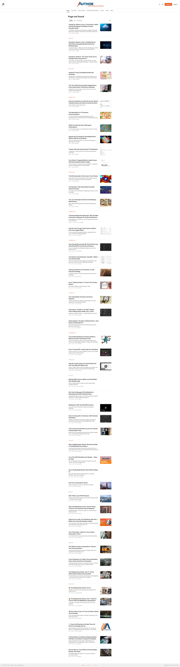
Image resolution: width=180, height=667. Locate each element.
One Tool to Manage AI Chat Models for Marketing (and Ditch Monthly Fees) (81, 393)
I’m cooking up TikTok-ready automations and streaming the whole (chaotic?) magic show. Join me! (83, 523)
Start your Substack (87, 665)
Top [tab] (74, 20)
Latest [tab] (70, 20)
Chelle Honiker (75, 33)
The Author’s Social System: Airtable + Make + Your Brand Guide (83, 258)
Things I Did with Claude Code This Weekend (83, 149)
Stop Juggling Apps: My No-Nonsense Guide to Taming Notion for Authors (83, 445)
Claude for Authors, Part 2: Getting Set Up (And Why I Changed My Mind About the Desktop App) (82, 44)
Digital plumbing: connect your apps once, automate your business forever (83, 511)
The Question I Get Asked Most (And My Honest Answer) (81, 188)
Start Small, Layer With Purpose (79, 496)
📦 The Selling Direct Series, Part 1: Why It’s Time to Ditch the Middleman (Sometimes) (82, 599)
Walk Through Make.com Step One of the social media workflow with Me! (82, 383)
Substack (165, 665)
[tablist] (76, 20)
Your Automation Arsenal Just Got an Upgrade (81, 298)
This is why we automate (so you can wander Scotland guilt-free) (83, 429)
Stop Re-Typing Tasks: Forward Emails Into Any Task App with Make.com (82, 364)
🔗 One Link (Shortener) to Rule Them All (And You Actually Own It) (82, 625)
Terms (15, 665)
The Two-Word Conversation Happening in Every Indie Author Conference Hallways (82, 86)
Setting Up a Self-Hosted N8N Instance (81, 405)
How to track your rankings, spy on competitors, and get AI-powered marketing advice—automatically (83, 164)
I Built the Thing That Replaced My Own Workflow (81, 73)
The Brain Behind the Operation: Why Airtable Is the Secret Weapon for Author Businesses (83, 216)
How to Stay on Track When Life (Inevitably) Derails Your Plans (83, 650)
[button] (68, 10)
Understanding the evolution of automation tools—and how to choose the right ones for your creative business (83, 563)
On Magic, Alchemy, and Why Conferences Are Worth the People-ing (82, 274)
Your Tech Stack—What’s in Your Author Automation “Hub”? (82, 533)
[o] (105, 352)
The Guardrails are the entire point (77, 105)
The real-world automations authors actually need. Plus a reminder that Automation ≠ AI (82, 551)
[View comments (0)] (79, 53)
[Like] (69, 372)
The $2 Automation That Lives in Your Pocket (83, 176)
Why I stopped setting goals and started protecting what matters (82, 204)
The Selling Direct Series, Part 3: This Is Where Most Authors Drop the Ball (81, 573)
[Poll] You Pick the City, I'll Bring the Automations (80, 126)
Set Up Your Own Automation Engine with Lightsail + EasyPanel (81, 407)
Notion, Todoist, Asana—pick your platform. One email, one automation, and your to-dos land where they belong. (83, 368)
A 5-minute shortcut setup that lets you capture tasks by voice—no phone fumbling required (82, 232)
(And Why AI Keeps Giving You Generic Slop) (79, 286)
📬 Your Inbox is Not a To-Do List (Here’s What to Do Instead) (83, 612)
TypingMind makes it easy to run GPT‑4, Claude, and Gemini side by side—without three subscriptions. (83, 396)
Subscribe (168, 4)
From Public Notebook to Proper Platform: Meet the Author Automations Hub (82, 337)
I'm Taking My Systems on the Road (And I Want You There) (83, 129)
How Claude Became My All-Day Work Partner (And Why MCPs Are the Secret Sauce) (83, 245)
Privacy (12, 665)
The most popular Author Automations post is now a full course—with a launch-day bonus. (82, 461)
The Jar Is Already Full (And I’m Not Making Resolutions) (82, 200)
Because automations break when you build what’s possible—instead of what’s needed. (83, 498)
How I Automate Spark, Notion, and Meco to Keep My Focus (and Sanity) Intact (83, 616)
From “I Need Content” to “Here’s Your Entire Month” (83, 283)
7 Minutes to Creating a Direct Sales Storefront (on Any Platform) (82, 603)
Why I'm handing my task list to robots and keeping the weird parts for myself (82, 141)
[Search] (159, 4)
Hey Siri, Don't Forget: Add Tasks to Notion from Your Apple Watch (82, 229)
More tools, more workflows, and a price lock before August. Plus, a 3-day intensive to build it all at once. (83, 433)
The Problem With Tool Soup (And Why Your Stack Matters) (83, 536)
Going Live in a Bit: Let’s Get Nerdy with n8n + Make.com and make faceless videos (83, 520)
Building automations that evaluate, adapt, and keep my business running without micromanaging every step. (82, 420)
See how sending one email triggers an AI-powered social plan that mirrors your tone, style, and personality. (82, 261)
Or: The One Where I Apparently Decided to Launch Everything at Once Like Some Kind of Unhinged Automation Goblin (83, 117)
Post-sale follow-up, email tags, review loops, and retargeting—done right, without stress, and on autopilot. (83, 576)
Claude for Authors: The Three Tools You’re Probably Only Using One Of (83, 57)
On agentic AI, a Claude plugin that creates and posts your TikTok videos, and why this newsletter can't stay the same (83, 77)
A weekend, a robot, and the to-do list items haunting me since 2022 (82, 152)
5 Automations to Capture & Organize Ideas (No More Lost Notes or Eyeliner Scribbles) (83, 638)
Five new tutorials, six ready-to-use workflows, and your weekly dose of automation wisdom (82, 301)
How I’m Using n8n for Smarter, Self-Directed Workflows (83, 417)
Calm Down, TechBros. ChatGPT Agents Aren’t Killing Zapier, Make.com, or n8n (81, 310)
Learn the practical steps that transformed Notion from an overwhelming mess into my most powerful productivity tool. (83, 449)
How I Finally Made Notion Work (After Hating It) (83, 471)
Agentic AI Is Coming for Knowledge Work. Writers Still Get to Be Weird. (82, 137)
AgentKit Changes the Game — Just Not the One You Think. (83, 313)
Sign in (175, 4)
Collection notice (20, 665)
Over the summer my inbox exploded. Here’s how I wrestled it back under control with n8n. (83, 352)
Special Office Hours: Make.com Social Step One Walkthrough (83, 380)
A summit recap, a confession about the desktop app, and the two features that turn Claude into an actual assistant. (83, 48)
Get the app (95, 665)
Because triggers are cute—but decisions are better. (81, 484)
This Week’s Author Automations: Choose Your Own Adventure (82, 547)
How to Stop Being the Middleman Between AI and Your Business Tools (82, 248)
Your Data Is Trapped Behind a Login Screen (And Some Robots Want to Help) (83, 161)
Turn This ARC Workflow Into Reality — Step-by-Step (83, 458)
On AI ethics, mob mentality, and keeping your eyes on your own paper (83, 191)
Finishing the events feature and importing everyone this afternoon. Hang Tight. (82, 325)
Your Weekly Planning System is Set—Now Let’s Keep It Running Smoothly (82, 654)
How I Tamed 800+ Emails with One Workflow (83, 349)
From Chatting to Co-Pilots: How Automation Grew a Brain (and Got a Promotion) (83, 560)
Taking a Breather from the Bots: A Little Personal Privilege (81, 270)
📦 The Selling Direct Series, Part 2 (80, 588)
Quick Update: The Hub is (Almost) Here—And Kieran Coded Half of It (83, 322)
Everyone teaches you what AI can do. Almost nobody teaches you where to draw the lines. (83, 102)
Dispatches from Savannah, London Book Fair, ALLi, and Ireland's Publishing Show (82, 89)
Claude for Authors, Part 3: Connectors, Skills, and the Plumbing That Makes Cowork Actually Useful (83, 26)
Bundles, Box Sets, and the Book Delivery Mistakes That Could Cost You (82, 590)
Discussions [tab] (79, 20)
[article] (90, 29)
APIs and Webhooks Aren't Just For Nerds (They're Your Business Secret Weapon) (82, 507)
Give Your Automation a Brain (78, 483)
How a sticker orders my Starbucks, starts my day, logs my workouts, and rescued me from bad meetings (83, 178)
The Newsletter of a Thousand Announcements (78, 113)
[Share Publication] (162, 4)
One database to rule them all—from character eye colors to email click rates (83, 220)
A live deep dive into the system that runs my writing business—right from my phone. (81, 474)
